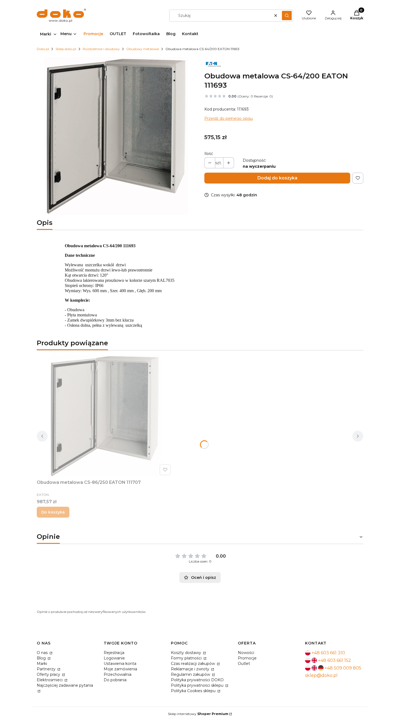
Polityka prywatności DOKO (197, 679)
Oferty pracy (49, 674)
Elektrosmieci (50, 679)
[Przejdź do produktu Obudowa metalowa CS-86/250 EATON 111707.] (105, 416)
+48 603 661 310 (328, 652)
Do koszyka (53, 512)
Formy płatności (187, 658)
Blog (42, 658)
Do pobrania (115, 679)
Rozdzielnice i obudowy (101, 49)
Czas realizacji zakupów (193, 663)
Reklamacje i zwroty (190, 669)
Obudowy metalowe (142, 49)
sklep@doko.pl (321, 675)
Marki (42, 663)
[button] (287, 15)
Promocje (247, 658)
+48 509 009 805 (343, 668)
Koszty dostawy (186, 652)
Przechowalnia (117, 674)
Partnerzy (47, 669)
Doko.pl (43, 49)
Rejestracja (114, 652)
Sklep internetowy (198, 714)
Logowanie (114, 658)
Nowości (246, 652)
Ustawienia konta (120, 663)
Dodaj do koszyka (277, 178)
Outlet (244, 663)
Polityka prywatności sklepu (197, 685)
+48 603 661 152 (334, 660)
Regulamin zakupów (191, 674)
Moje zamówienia (120, 669)
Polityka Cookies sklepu (194, 690)
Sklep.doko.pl (66, 49)
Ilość (208, 153)
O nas (43, 652)
